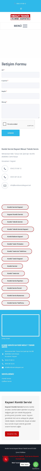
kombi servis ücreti (14, 288)
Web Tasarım (16, 463)
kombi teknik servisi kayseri (17, 229)
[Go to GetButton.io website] (35, 468)
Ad (3, 70)
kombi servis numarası (15, 296)
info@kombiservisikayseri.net (20, 185)
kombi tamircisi (13, 273)
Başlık (4, 91)
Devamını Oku (12, 434)
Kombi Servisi (6, 378)
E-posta (5, 81)
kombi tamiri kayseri (15, 259)
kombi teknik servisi (15, 222)
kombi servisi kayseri (15, 207)
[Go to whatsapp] (35, 464)
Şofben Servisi (6, 381)
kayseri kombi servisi (15, 214)
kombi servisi (12, 266)
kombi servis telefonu (15, 303)
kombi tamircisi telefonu (16, 251)
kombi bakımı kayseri (15, 237)
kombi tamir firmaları (15, 244)
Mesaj (4, 102)
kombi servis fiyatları (15, 281)
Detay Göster (6, 338)
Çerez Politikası (20, 452)
